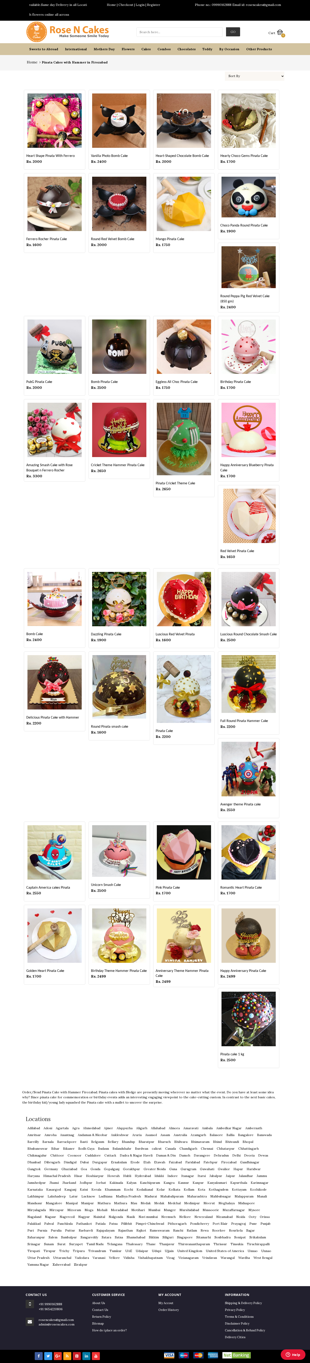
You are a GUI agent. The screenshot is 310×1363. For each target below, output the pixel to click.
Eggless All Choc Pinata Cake (177, 382)
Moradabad (119, 1210)
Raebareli (86, 1230)
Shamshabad (136, 1237)
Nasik (131, 1217)
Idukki (159, 1176)
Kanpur (198, 1183)
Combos (164, 49)
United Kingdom (189, 1251)
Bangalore (245, 1135)
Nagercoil (67, 1217)
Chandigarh (188, 1149)
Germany (51, 1169)
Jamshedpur (36, 1183)
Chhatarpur (226, 1149)
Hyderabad (143, 1176)
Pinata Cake (164, 731)
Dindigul (70, 1162)
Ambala (207, 1128)
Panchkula (65, 1224)
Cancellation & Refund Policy (245, 1330)
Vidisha (128, 1258)
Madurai (151, 1196)
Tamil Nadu (94, 1244)
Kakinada (116, 1183)
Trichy (64, 1251)
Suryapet (76, 1244)
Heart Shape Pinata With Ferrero (50, 156)
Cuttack (110, 1155)
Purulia (56, 1230)
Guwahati (207, 1169)
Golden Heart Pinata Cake (45, 971)
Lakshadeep (57, 1196)
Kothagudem (218, 1189)
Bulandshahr (122, 1149)
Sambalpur (69, 1237)
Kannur (183, 1183)
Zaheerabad (61, 1264)
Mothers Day (104, 49)
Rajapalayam (105, 1230)
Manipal (72, 1203)
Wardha (244, 1258)
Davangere (202, 1155)
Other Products (259, 49)
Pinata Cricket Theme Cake (175, 483)
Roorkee (218, 1230)
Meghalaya (227, 1203)
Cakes (146, 49)
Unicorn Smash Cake (106, 885)
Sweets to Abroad (43, 49)
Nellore (185, 1217)
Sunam (49, 1244)
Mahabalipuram (172, 1196)
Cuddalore (93, 1155)
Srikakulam (257, 1237)
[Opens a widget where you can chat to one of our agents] (292, 1355)
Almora (174, 1128)
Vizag (170, 1258)
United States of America (225, 1251)
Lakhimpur (35, 1196)
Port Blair (220, 1224)
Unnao (253, 1251)
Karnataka (35, 1189)
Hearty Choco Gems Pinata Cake (244, 156)
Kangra (169, 1183)
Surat (61, 1244)
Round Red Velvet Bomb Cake (112, 239)
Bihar (55, 1149)
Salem (53, 1237)
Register (153, 5)
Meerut (209, 1203)
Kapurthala (238, 1183)
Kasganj (70, 1189)
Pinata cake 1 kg (232, 1054)
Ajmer (108, 1128)
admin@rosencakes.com (56, 1324)
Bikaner (69, 1149)
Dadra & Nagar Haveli (136, 1155)
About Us (98, 1303)
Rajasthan (125, 1230)
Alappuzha (125, 1128)
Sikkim (154, 1237)
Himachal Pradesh (57, 1176)
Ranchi (178, 1230)
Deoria (249, 1155)
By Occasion (229, 49)
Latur (73, 1196)
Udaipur (142, 1251)
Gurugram (188, 1169)
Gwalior (224, 1169)
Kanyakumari (217, 1183)
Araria (137, 1135)
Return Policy (101, 1317)
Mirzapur (56, 1210)
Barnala (48, 1142)
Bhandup (128, 1142)
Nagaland (34, 1217)
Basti (84, 1142)
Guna (173, 1169)
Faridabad (192, 1162)
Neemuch (168, 1217)
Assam (165, 1135)
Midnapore (246, 1203)
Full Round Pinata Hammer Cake (244, 721)
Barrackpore (66, 1142)
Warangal (228, 1258)
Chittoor (57, 1155)
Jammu (262, 1176)
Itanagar (187, 1176)
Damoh (184, 1155)
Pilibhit (126, 1224)
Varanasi (99, 1258)
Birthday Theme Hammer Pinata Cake (119, 971)
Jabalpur (215, 1176)
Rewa (205, 1230)
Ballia (230, 1135)
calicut (157, 1149)
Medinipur (192, 1203)
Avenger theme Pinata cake (240, 804)
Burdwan (141, 1149)
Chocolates (186, 49)
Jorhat (101, 1183)
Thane (151, 1244)
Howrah (113, 1176)
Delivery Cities (235, 1337)
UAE (128, 1251)
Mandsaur (34, 1203)
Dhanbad (34, 1162)
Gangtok (34, 1169)
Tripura (79, 1251)
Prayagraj (238, 1224)
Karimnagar (259, 1183)
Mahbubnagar (220, 1196)
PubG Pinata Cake (39, 382)
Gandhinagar (249, 1162)
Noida (240, 1217)
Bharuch (164, 1142)
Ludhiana (105, 1196)
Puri (30, 1230)
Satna (119, 1237)
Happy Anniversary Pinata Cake (243, 971)
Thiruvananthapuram (194, 1244)
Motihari (138, 1210)
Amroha (50, 1135)
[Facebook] (39, 1356)
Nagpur (84, 1217)
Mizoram (74, 1210)
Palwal (49, 1224)
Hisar (78, 1176)
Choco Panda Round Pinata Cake (244, 225)
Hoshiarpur (95, 1176)
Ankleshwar (120, 1135)
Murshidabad (189, 1210)
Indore (172, 1176)
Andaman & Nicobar (92, 1135)
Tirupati (33, 1251)
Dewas (263, 1155)
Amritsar (34, 1135)
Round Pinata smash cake (109, 727)
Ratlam (192, 1230)
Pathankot (84, 1224)
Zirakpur (80, 1264)
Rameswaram (160, 1230)
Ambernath (253, 1128)
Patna (113, 1224)
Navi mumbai (148, 1217)
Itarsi (202, 1176)
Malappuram (244, 1196)
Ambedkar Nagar (229, 1128)
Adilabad (33, 1128)
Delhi (236, 1155)
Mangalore (54, 1203)
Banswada (264, 1135)
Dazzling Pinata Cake (106, 634)
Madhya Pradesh (128, 1196)
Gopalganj (111, 1169)
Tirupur (50, 1251)
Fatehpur (211, 1162)
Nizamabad (224, 1217)
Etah (146, 1162)
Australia (180, 1135)
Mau (134, 1203)
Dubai (84, 1162)
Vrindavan (209, 1258)
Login (140, 5)
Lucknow (88, 1196)
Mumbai (154, 1210)
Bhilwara (180, 1142)
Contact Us (100, 1310)
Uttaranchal (62, 1258)
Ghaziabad (69, 1169)
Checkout (125, 5)
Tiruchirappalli (258, 1244)
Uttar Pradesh (38, 1258)
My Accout (165, 1303)
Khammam (113, 1189)
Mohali (102, 1210)
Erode (135, 1162)
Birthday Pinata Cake (235, 382)
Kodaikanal (145, 1189)
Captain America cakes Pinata (48, 888)
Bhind (217, 1142)
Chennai (207, 1149)
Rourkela (236, 1230)
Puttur (70, 1230)
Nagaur (50, 1217)
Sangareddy (89, 1237)
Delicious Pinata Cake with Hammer (52, 717)
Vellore (114, 1258)
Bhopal (248, 1142)
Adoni (48, 1128)
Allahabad (158, 1128)
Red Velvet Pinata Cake (237, 551)
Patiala (101, 1224)
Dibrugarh (52, 1162)
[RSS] (67, 1356)
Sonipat (240, 1237)
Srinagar (33, 1244)
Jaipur (230, 1176)
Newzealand (203, 1217)
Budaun (103, 1149)
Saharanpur (36, 1237)
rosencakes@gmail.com (56, 1320)
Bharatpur (146, 1142)
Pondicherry (199, 1224)
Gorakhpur (131, 1169)
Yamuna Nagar (38, 1264)
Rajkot (141, 1230)
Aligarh (141, 1128)
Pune (253, 1224)
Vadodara (82, 1258)
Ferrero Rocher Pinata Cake (46, 239)
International (76, 49)
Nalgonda (116, 1217)
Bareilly (33, 1142)
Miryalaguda (36, 1210)
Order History (168, 1310)
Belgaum (97, 1142)
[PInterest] (77, 1356)
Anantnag (67, 1135)
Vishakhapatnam (150, 1258)
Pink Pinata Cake (168, 888)
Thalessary (134, 1244)
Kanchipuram (150, 1183)
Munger (170, 1210)
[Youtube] (96, 1356)
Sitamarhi (203, 1237)
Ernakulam (119, 1162)
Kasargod (53, 1189)
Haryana (33, 1176)
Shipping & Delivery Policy (243, 1303)
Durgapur (99, 1162)
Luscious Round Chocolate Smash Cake (248, 634)
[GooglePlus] (58, 1356)
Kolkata (174, 1189)
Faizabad (175, 1162)
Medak (146, 1203)
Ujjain (169, 1251)
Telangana (114, 1244)
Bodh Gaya (86, 1149)
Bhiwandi (232, 1142)
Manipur (87, 1203)
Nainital (99, 1217)
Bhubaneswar (37, 1149)
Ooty (252, 1217)
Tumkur (116, 1251)
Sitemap (98, 1323)
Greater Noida (155, 1169)
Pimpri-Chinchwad (150, 1224)
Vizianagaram (188, 1258)
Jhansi (54, 1183)
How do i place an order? (109, 1330)
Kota (201, 1189)
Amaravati (190, 1128)
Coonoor (74, 1155)
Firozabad (228, 1162)
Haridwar (254, 1169)
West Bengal (262, 1258)
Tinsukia (237, 1244)
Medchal (174, 1203)
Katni (84, 1189)
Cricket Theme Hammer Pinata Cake (118, 465)
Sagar (250, 1230)
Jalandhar (246, 1176)
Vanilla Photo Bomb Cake (109, 156)
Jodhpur (86, 1183)
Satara (106, 1237)
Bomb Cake (34, 634)
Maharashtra (197, 1196)
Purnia (42, 1230)
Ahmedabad (91, 1128)
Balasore (216, 1135)
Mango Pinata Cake (170, 239)
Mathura (104, 1203)
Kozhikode (258, 1189)
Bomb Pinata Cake (104, 382)
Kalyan (131, 1183)
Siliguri (167, 1237)
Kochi (128, 1189)
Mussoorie (211, 1210)
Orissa (265, 1217)
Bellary (113, 1142)
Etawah (159, 1162)
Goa (84, 1169)
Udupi (156, 1251)
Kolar (161, 1189)
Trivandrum (97, 1251)
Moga (89, 1210)
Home (111, 5)
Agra (75, 1128)
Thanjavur (167, 1244)
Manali (262, 1196)
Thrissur (220, 1244)
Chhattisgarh (248, 1149)
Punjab (266, 1224)
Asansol (151, 1135)
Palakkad (34, 1224)
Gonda (95, 1169)
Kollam (189, 1189)
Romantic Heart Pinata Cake (241, 888)
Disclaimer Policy (237, 1323)
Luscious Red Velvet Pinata (175, 634)
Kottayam (239, 1189)
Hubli (127, 1176)
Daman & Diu (166, 1155)
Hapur (238, 1169)
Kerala (96, 1189)
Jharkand (69, 1183)
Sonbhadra (222, 1237)
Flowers (128, 49)
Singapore (185, 1237)
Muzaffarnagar (234, 1210)
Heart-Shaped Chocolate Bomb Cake (182, 156)
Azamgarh (198, 1135)
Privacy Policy (235, 1310)
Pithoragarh (177, 1224)
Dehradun (221, 1155)
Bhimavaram (200, 1142)
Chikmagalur (37, 1155)
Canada (170, 1149)
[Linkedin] (86, 1356)
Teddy (207, 49)
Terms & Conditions (239, 1317)
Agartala (62, 1128)
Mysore (254, 1210)
